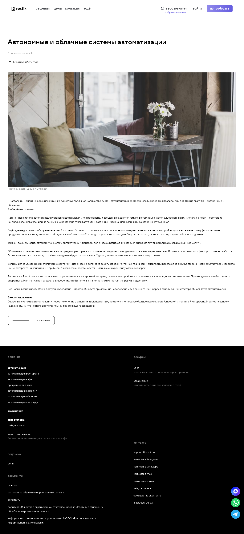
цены (58, 8)
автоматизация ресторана (23, 373)
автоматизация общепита (23, 396)
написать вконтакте (145, 481)
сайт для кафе (16, 425)
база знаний (140, 381)
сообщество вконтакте (147, 495)
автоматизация (17, 368)
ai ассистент (15, 411)
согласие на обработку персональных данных (36, 492)
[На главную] (22, 8)
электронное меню (19, 434)
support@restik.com (145, 452)
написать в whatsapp (145, 466)
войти (197, 8)
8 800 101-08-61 (143, 503)
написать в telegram (145, 459)
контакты (72, 8)
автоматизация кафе (20, 379)
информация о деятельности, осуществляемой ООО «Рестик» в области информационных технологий (52, 520)
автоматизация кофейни (22, 391)
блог (136, 368)
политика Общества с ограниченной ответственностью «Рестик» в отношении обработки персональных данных (56, 509)
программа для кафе (20, 385)
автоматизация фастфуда (23, 402)
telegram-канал (142, 488)
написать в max (142, 474)
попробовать (219, 8)
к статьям (43, 320)
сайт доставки (16, 420)
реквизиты (14, 500)
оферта (12, 485)
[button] (235, 491)
